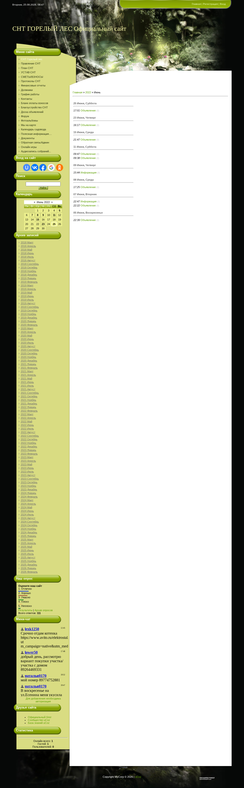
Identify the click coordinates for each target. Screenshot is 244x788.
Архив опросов (44, 610)
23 (43, 224)
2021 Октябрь (29, 396)
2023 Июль (27, 471)
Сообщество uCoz (39, 720)
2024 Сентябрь (30, 521)
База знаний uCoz (39, 722)
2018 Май (26, 249)
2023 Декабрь (29, 489)
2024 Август (28, 518)
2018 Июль (27, 256)
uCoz (138, 776)
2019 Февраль (29, 281)
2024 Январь (28, 493)
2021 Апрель (28, 374)
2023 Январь (28, 450)
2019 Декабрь (29, 317)
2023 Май (26, 464)
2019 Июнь (27, 296)
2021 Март (27, 371)
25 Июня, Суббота (85, 103)
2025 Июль (27, 553)
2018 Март (27, 242)
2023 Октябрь (29, 482)
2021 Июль (27, 385)
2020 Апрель (28, 332)
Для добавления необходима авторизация (43, 700)
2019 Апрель (28, 289)
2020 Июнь (27, 339)
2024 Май (26, 507)
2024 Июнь (27, 511)
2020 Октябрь (29, 353)
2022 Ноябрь (28, 442)
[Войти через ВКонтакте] (34, 167)
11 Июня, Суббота (84, 146)
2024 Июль (27, 514)
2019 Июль (27, 299)
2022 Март (27, 414)
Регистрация (210, 4)
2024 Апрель (28, 503)
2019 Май (26, 292)
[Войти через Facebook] (42, 167)
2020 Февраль (29, 324)
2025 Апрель (28, 543)
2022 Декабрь (29, 446)
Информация (89, 172)
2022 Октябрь (29, 439)
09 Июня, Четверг (84, 165)
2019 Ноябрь (28, 314)
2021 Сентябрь (30, 392)
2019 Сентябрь (30, 306)
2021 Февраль (29, 367)
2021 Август (28, 389)
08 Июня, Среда (83, 179)
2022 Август (28, 432)
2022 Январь (28, 407)
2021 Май (26, 378)
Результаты (25, 610)
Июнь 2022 (43, 202)
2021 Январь (28, 364)
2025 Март (27, 539)
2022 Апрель (28, 417)
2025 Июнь (27, 550)
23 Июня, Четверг (84, 117)
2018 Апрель (28, 246)
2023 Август (28, 475)
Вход (223, 4)
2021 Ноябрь (28, 400)
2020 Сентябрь (30, 349)
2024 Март (27, 500)
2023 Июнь (27, 468)
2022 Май (26, 421)
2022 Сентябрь (30, 435)
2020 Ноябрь (28, 357)
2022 (88, 92)
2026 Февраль (29, 571)
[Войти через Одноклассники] (59, 167)
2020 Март (27, 328)
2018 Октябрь (29, 267)
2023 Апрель (28, 460)
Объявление (88, 110)
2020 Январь (28, 321)
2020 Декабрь (29, 360)
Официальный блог (39, 717)
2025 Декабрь (29, 564)
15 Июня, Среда (83, 132)
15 (37, 219)
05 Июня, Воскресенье (88, 212)
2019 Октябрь (29, 310)
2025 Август (28, 557)
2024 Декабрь (29, 532)
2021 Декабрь (29, 403)
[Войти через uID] (26, 167)
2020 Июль (27, 342)
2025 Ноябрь (28, 561)
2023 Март (27, 457)
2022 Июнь (27, 425)
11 (54, 215)
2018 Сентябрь (30, 264)
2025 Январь (28, 536)
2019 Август (28, 303)
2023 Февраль (29, 453)
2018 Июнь (27, 253)
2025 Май (26, 546)
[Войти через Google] (51, 167)
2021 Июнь (27, 382)
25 (54, 224)
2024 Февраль (29, 496)
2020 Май (26, 335)
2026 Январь (28, 568)
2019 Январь (28, 278)
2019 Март (27, 285)
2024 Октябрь (29, 525)
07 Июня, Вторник (85, 194)
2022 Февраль (29, 410)
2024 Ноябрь (28, 528)
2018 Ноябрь (28, 271)
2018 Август (28, 260)
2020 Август (28, 346)
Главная (196, 4)
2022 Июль (27, 428)
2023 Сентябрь (30, 478)
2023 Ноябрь (28, 485)
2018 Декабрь (29, 274)
